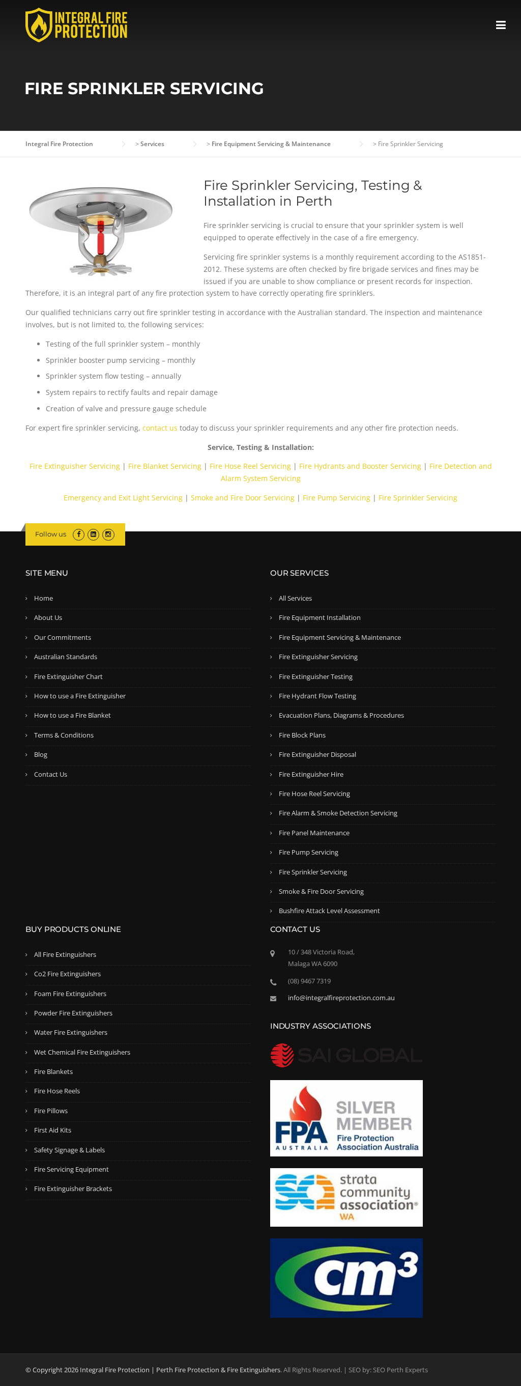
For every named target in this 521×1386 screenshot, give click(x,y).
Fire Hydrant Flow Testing (317, 695)
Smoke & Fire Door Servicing (321, 891)
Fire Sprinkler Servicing (418, 497)
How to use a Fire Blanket (72, 715)
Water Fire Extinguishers (70, 1032)
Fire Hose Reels (57, 1090)
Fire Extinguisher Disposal (317, 754)
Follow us (50, 534)
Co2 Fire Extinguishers (67, 973)
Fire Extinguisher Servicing (75, 466)
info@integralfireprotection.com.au (341, 997)
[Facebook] (78, 534)
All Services (295, 598)
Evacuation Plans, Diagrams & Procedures (341, 715)
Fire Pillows (51, 1110)
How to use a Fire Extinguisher (80, 695)
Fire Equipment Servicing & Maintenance (340, 637)
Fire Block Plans (302, 735)
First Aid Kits (52, 1130)
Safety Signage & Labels (69, 1149)
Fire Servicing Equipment (71, 1169)
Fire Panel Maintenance (314, 832)
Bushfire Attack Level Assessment (329, 910)
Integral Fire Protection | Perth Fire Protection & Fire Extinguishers (180, 1369)
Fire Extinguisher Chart (68, 676)
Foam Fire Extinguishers (70, 993)
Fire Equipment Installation (320, 617)
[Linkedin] (93, 534)
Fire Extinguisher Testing (316, 676)
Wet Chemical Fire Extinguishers (82, 1052)
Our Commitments (62, 637)
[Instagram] (108, 534)
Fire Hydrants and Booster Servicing (360, 466)
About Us (48, 617)
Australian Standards (65, 656)
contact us (160, 428)
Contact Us (50, 774)
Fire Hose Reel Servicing (250, 466)
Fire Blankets (53, 1071)
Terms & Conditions (64, 735)
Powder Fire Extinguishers (73, 1012)
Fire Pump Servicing (336, 497)
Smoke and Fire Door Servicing (243, 497)
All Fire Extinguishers (65, 954)
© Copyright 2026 (52, 1369)
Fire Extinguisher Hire (311, 774)
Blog (40, 754)
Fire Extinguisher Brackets (73, 1188)
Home (43, 598)
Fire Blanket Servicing (164, 466)
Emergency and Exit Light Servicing (123, 497)
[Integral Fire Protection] (76, 24)
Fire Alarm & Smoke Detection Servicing (338, 812)
